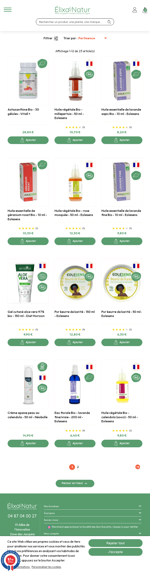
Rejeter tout (115, 543)
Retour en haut (75, 483)
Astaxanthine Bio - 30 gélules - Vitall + (23, 111)
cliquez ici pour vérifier (125, 526)
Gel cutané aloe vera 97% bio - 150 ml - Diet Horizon (26, 314)
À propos (49, 513)
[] (110, 21)
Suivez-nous (51, 519)
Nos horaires (51, 506)
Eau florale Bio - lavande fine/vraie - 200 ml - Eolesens (72, 417)
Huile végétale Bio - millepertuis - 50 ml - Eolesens (69, 113)
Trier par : (70, 38)
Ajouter (30, 140)
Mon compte (51, 533)
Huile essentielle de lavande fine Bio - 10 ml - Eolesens (121, 213)
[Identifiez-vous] (135, 10)
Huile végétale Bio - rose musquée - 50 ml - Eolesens (73, 213)
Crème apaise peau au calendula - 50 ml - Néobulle (27, 415)
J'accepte (115, 552)
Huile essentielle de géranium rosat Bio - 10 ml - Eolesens (27, 215)
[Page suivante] (137, 467)
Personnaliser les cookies (46, 566)
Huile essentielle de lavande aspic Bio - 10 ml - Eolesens (121, 111)
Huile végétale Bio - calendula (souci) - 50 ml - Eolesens (119, 417)
